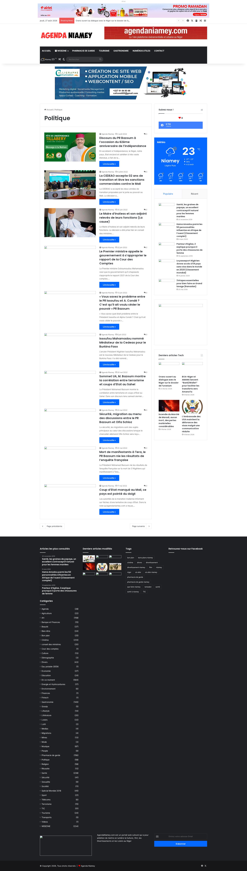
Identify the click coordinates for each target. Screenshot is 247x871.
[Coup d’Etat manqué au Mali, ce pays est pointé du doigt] (70, 498)
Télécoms (46, 799)
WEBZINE (62, 51)
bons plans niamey (145, 558)
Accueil (46, 51)
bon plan (130, 558)
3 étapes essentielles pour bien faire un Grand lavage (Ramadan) (189, 283)
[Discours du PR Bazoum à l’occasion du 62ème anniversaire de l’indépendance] (70, 147)
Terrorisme (46, 804)
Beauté (45, 626)
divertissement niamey (136, 567)
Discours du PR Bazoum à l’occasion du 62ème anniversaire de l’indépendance (122, 142)
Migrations (46, 733)
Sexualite (46, 782)
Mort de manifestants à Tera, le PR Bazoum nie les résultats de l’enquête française (122, 456)
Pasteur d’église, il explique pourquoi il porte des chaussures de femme (190, 248)
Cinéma (45, 640)
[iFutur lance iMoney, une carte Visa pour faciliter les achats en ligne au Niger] (89, 558)
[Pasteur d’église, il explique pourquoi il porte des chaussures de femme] (166, 248)
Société (45, 786)
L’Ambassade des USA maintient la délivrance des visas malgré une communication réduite (191, 424)
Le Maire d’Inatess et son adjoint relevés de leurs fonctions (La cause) (123, 218)
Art (43, 618)
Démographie (48, 658)
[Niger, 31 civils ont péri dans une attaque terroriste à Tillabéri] (115, 566)
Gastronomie (121, 51)
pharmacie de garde (135, 577)
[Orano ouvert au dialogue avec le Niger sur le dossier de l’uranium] (169, 368)
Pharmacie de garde (83, 51)
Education (46, 675)
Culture (45, 653)
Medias (45, 729)
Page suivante (138, 526)
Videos (45, 822)
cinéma (130, 562)
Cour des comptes (50, 649)
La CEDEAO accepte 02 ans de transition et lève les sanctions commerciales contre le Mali (121, 180)
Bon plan (46, 635)
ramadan (148, 587)
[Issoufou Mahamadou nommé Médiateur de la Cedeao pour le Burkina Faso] (70, 347)
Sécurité (45, 777)
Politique (45, 760)
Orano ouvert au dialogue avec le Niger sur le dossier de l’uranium (169, 381)
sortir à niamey (133, 592)
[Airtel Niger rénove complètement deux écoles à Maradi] (115, 575)
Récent (194, 193)
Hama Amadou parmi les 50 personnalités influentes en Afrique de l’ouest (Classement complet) (189, 230)
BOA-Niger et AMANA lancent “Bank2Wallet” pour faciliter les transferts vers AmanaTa (190, 384)
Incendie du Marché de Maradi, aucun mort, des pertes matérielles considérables (169, 420)
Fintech (45, 697)
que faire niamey (134, 587)
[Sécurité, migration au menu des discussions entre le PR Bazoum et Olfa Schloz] (70, 423)
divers (139, 562)
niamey (159, 567)
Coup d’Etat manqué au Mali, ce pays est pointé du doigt (122, 492)
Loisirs (44, 720)
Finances (46, 693)
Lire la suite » (109, 164)
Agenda (45, 609)
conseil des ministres (51, 644)
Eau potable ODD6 (50, 666)
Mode (44, 742)
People (45, 751)
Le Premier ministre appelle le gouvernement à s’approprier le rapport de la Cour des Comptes (123, 257)
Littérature (46, 715)
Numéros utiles (141, 51)
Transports (46, 817)
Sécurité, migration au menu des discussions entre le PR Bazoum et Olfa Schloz (120, 418)
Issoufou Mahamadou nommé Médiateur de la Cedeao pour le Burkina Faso (122, 342)
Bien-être (46, 631)
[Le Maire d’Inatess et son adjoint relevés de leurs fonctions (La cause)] (70, 222)
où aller (138, 572)
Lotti (44, 724)
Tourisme (104, 51)
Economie (46, 671)
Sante (44, 773)
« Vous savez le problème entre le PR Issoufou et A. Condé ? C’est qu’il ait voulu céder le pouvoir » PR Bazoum (122, 303)
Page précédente (54, 526)
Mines (44, 737)
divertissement (152, 562)
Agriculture (47, 613)
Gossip (45, 706)
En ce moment (48, 680)
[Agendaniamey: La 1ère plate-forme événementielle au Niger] (66, 35)
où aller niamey (151, 572)
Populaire (168, 193)
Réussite (45, 768)
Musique (45, 746)
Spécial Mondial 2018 (51, 791)
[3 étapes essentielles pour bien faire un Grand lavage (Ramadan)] (166, 285)
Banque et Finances (51, 622)
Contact (159, 51)
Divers (44, 662)
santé (158, 587)
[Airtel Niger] (123, 10)
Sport (44, 795)
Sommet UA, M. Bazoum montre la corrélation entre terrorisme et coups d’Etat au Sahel (122, 380)
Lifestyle (45, 711)
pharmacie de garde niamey (138, 582)
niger (129, 572)
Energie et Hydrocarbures (53, 684)
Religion (45, 764)
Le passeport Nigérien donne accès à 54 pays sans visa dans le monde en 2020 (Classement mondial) (189, 266)
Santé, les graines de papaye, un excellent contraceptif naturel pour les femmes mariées (187, 210)
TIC (43, 808)
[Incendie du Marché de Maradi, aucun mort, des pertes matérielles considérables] (169, 406)
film (150, 567)
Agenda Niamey (107, 134)
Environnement (48, 689)
